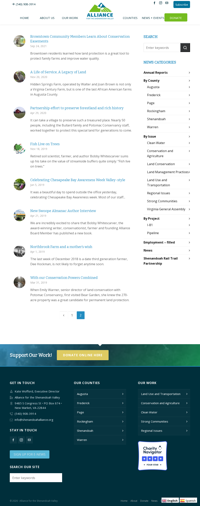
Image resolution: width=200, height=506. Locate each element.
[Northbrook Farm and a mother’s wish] (19, 251)
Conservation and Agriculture (160, 403)
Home (124, 500)
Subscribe (181, 4)
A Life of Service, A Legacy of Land (58, 72)
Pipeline (153, 233)
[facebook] (155, 2)
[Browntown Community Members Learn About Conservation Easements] (19, 41)
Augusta (153, 87)
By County (151, 80)
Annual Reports (156, 72)
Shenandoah (156, 119)
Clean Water (156, 143)
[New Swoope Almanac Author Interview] (19, 215)
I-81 (150, 225)
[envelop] (167, 2)
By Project (152, 218)
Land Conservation (161, 164)
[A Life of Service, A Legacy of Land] (19, 76)
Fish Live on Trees (45, 144)
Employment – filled (159, 242)
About (133, 500)
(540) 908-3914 (25, 4)
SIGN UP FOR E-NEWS (30, 454)
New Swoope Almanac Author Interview (63, 211)
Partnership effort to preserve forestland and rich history (77, 108)
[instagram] (161, 2)
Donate (144, 500)
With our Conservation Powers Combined (64, 278)
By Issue (150, 136)
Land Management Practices (168, 172)
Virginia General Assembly (166, 209)
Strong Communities (162, 201)
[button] (185, 47)
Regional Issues (158, 193)
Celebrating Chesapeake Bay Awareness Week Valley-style (77, 180)
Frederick (154, 95)
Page (150, 103)
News (148, 250)
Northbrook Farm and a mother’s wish (61, 247)
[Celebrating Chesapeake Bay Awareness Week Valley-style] (19, 184)
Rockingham (156, 111)
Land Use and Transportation (160, 394)
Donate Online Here (82, 355)
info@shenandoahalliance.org (34, 420)
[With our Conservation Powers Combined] (19, 282)
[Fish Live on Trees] (19, 148)
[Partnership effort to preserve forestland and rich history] (19, 112)
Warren (152, 127)
